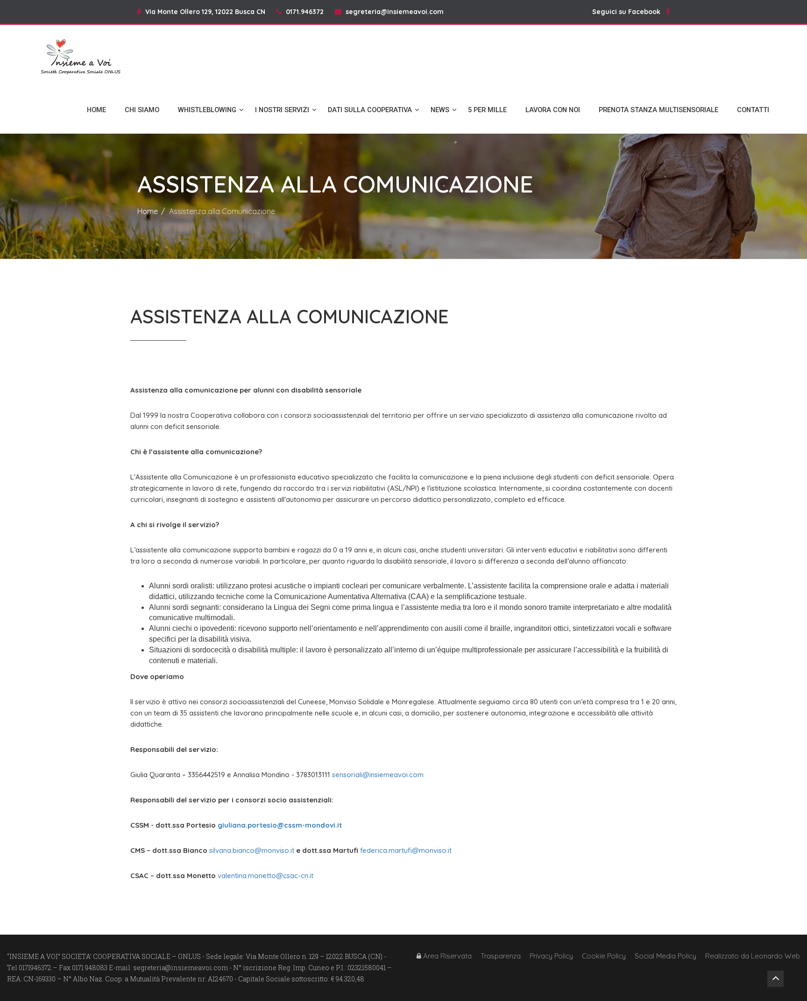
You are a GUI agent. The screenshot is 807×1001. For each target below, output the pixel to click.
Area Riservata (446, 955)
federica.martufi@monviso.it (406, 850)
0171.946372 (305, 11)
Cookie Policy (604, 955)
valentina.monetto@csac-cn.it (265, 875)
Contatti (753, 110)
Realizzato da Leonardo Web (752, 955)
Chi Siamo (142, 110)
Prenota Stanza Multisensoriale (658, 110)
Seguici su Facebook (629, 11)
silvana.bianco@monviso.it (251, 850)
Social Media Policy (665, 955)
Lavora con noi (552, 110)
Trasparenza (501, 955)
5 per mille (487, 110)
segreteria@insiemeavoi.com (395, 11)
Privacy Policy (551, 955)
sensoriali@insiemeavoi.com (378, 774)
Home (96, 110)
